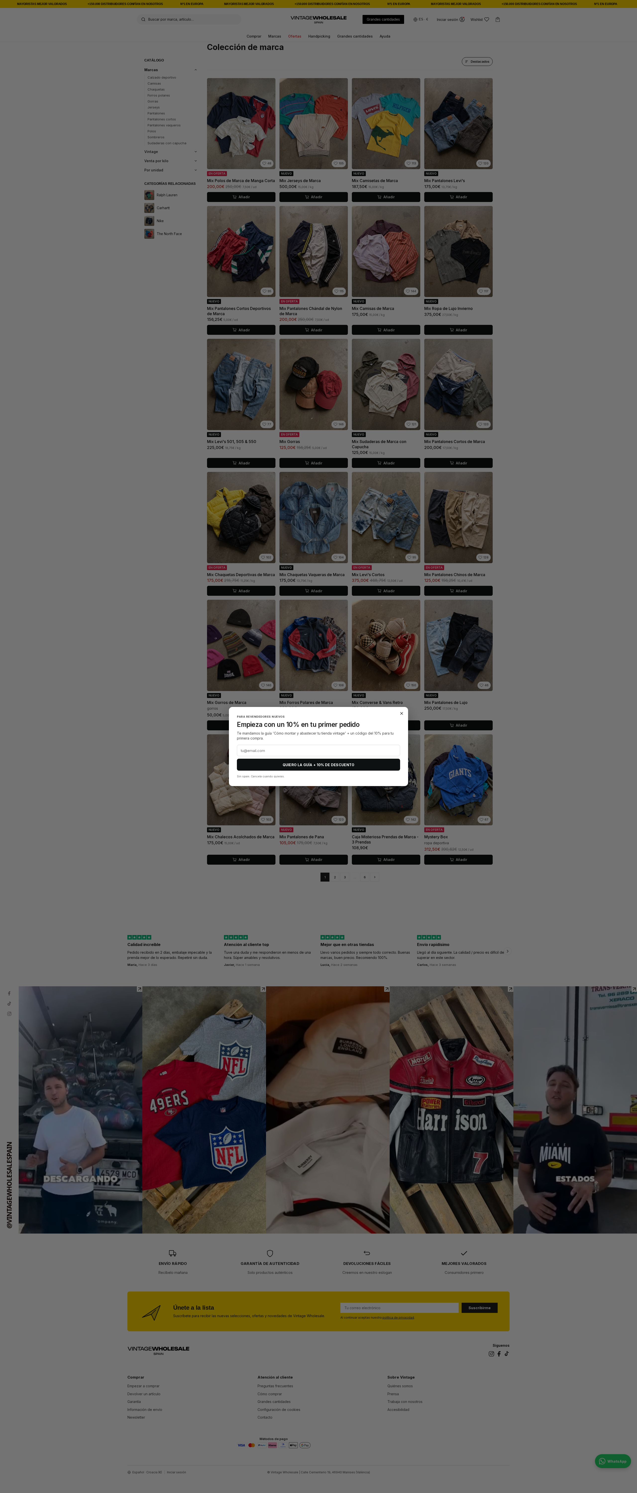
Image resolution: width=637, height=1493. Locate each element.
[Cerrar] (402, 713)
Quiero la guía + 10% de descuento (319, 765)
